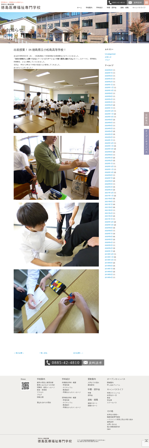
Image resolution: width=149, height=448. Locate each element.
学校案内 (89, 7)
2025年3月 (109, 102)
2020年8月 (109, 230)
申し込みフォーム (113, 385)
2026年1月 (109, 84)
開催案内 (110, 382)
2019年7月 (109, 268)
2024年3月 (109, 134)
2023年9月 (109, 152)
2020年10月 (109, 225)
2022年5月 (109, 184)
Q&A (108, 429)
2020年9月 (109, 228)
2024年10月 (109, 116)
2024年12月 (109, 111)
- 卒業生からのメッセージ (71, 392)
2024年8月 (109, 122)
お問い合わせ (112, 424)
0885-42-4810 (118, 3)
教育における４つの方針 (46, 385)
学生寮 (109, 400)
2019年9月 (109, 263)
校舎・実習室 (42, 390)
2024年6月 (109, 125)
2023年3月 (109, 157)
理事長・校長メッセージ (46, 387)
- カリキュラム (67, 387)
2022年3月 (109, 189)
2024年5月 (109, 128)
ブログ (107, 60)
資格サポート (93, 403)
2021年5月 (109, 210)
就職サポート (93, 405)
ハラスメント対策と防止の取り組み (120, 419)
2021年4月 (109, 213)
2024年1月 (109, 140)
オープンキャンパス (116, 379)
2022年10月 (109, 172)
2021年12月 (109, 192)
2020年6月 (109, 236)
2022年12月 (109, 166)
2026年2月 (109, 81)
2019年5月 (109, 274)
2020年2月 (109, 248)
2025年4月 (109, 99)
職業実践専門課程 (113, 417)
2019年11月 (109, 257)
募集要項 (91, 385)
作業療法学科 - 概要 (69, 382)
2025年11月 (109, 87)
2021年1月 (109, 219)
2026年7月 (109, 73)
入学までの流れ (93, 382)
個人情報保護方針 (113, 426)
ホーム (79, 7)
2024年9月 (109, 119)
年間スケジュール (113, 393)
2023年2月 (109, 160)
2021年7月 (109, 204)
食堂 (108, 397)
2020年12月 (109, 222)
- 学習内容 (65, 385)
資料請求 (138, 3)
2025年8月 (109, 96)
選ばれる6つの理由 (44, 402)
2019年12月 (109, 254)
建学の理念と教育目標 (45, 382)
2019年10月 (109, 260)
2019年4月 (109, 277)
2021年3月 (109, 216)
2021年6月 (109, 207)
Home (23, 379)
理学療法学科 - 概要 (69, 397)
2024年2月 (109, 137)
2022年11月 (109, 169)
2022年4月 (109, 187)
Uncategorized (110, 54)
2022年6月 (109, 181)
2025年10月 (109, 90)
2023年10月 (109, 149)
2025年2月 (109, 105)
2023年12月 (109, 143)
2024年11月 (109, 114)
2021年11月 (109, 195)
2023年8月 (109, 154)
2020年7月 (109, 233)
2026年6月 (109, 76)
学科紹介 (99, 7)
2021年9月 (109, 198)
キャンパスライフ (138, 7)
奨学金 (90, 395)
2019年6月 (109, 271)
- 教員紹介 (65, 390)
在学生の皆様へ (112, 414)
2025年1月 (109, 108)
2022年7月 (109, 178)
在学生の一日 (112, 395)
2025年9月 (109, 93)
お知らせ (108, 57)
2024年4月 (109, 131)
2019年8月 (109, 265)
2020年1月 (109, 251)
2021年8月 (109, 201)
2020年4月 (109, 242)
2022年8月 (109, 175)
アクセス (40, 392)
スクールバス (112, 402)
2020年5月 (109, 239)
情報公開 (40, 397)
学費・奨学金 (111, 7)
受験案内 (92, 379)
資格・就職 (124, 7)
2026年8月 (109, 70)
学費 (89, 393)
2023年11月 (109, 146)
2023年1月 (109, 163)
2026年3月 (109, 79)
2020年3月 (109, 245)
